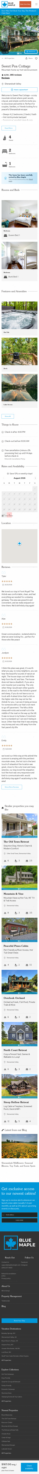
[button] (36, 4)
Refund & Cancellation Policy (15, 459)
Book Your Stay (25, 4)
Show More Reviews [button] (12, 787)
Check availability (29, 1467)
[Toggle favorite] (36, 58)
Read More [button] (9, 128)
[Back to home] (8, 4)
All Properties (9, 58)
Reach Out (10, 1257)
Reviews (6, 78)
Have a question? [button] (21, 90)
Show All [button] (8, 416)
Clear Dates (9, 516)
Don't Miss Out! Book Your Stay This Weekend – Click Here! (19, 12)
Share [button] (30, 58)
